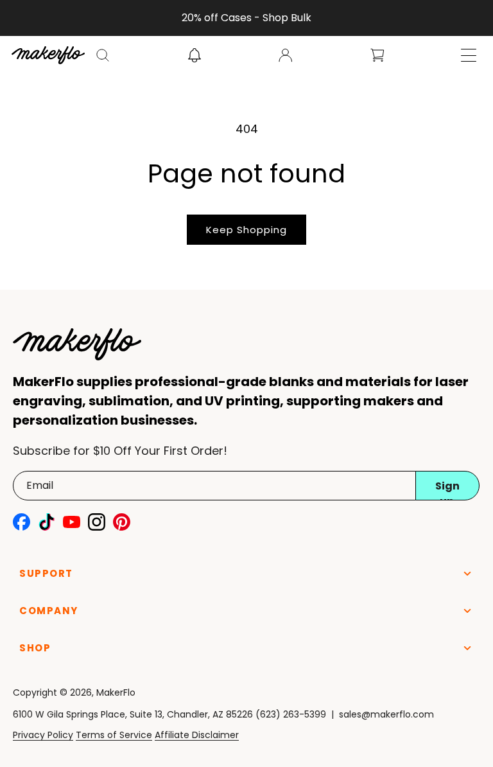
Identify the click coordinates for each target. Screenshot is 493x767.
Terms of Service (114, 734)
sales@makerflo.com (386, 714)
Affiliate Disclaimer (197, 734)
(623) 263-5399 (290, 714)
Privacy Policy (43, 734)
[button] (103, 55)
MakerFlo (115, 692)
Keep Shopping (246, 229)
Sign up (447, 489)
